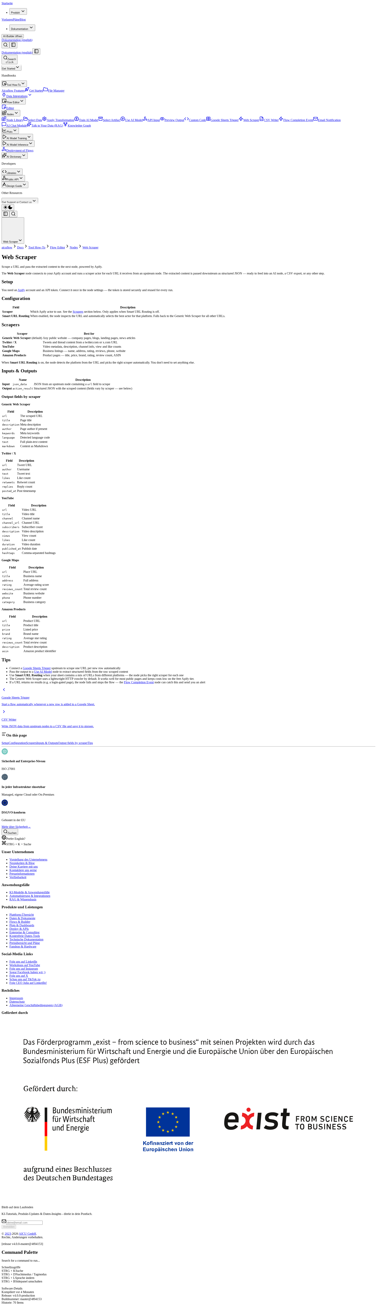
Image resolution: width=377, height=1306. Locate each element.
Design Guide (14, 186)
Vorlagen (7, 19)
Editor (10, 108)
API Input (153, 120)
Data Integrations (16, 96)
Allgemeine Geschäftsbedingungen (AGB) (35, 1005)
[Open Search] (5, 45)
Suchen (12, 833)
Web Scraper (251, 120)
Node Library (14, 120)
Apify (21, 290)
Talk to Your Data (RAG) (47, 125)
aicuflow (7, 247)
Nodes (10, 114)
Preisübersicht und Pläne (24, 943)
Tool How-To (14, 84)
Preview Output (174, 120)
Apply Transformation (60, 120)
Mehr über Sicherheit (16, 826)
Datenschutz (17, 1001)
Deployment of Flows (19, 150)
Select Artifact (111, 120)
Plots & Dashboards (21, 925)
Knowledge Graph (79, 125)
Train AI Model (88, 120)
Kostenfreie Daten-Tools (24, 936)
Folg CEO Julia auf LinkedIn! (28, 982)
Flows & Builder (19, 921)
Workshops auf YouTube (24, 965)
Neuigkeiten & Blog (22, 863)
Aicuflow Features (13, 90)
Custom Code (197, 120)
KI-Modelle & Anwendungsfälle (29, 892)
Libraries (11, 173)
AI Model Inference (17, 144)
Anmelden (9, 1226)
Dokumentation (19, 28)
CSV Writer (271, 120)
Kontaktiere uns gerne (23, 870)
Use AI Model (134, 120)
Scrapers (78, 311)
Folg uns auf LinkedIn (23, 961)
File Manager (56, 90)
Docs (20, 247)
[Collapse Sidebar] (36, 51)
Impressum (16, 998)
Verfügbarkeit (17, 877)
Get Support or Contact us (17, 202)
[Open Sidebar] (13, 45)
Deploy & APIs (19, 928)
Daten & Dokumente (22, 918)
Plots (10, 131)
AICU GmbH (27, 1233)
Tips (90, 743)
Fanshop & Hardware (22, 946)
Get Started (8, 68)
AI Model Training (17, 138)
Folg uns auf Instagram (23, 968)
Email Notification (329, 120)
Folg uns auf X (18, 975)
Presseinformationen (22, 873)
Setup (5, 743)
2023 (8, 1233)
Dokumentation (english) (17, 40)
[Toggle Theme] (8, 207)
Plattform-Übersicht (21, 914)
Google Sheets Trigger (225, 120)
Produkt (15, 12)
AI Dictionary (14, 156)
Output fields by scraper (73, 743)
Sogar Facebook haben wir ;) (27, 972)
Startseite (7, 3)
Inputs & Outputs (47, 743)
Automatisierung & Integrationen (29, 895)
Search (11, 61)
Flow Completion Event (298, 120)
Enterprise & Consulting (24, 932)
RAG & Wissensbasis (22, 899)
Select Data (35, 120)
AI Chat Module (16, 125)
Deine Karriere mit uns (23, 866)
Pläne (16, 19)
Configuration (17, 743)
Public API (13, 179)
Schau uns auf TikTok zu (24, 979)
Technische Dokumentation (26, 939)
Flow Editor (13, 102)
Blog (23, 19)
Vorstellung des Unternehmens (28, 859)
